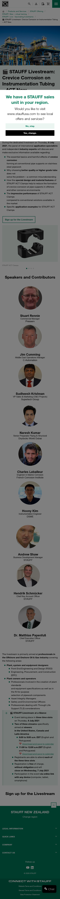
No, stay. (30, 126)
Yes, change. (30, 133)
